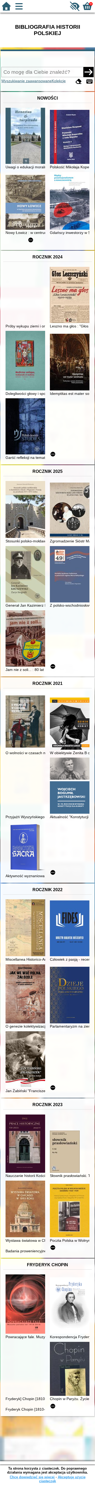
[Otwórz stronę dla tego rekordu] (27, 136)
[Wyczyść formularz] (78, 81)
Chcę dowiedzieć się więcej (32, 1477)
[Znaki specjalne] (89, 81)
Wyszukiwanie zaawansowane (26, 81)
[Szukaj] (88, 72)
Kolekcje (59, 81)
